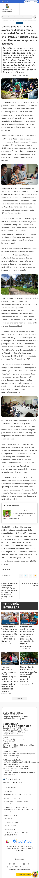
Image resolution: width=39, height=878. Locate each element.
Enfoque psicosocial (9, 661)
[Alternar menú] (34, 9)
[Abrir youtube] (10, 864)
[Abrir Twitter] (14, 864)
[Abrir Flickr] (24, 864)
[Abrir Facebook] (19, 864)
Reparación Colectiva (9, 623)
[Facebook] (21, 576)
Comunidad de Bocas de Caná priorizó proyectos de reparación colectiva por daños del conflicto (28, 674)
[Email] (35, 576)
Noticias (19, 23)
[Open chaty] (35, 874)
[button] (8, 1)
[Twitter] (26, 576)
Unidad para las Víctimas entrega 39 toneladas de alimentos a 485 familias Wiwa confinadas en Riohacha (9, 634)
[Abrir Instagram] (29, 864)
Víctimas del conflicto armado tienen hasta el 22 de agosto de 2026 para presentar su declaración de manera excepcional (28, 636)
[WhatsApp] (30, 576)
